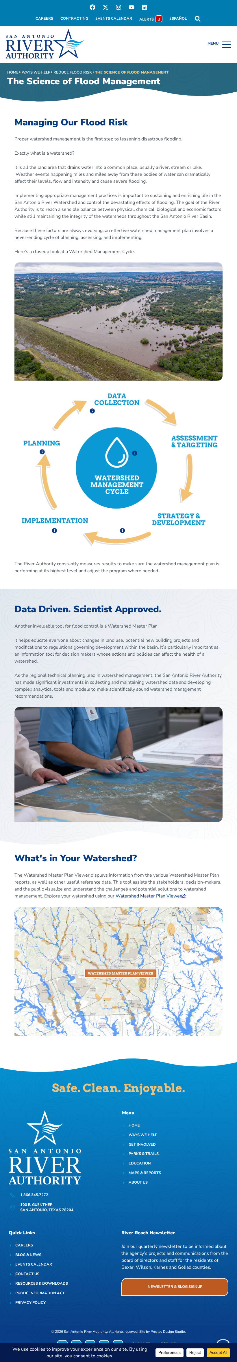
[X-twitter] (105, 7)
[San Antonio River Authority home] (45, 43)
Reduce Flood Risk (72, 72)
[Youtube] (131, 7)
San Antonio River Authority (85, 1331)
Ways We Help (36, 72)
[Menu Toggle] (219, 44)
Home (12, 72)
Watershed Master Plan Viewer (149, 896)
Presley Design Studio (168, 1331)
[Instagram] (118, 7)
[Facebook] (92, 7)
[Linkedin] (144, 7)
